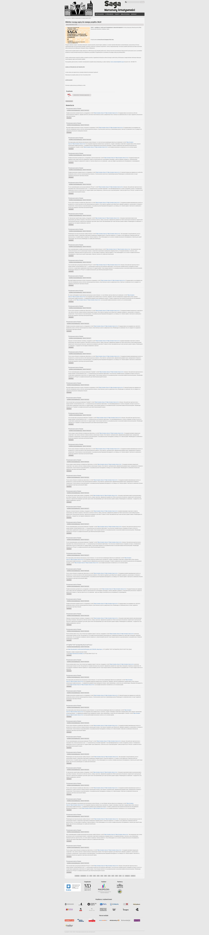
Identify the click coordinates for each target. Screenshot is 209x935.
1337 (113, 875)
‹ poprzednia (83, 875)
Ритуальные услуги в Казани (73, 108)
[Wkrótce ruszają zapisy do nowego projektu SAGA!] (77, 43)
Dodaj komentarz (69, 101)
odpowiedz (69, 132)
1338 (116, 875)
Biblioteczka (125, 14)
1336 (109, 875)
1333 (98, 875)
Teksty (117, 14)
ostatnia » (133, 875)
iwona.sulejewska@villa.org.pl (117, 61)
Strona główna (68, 18)
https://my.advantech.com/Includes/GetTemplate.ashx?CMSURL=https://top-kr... (85, 649)
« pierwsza (77, 875)
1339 (120, 875)
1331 (91, 875)
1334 (102, 875)
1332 (94, 875)
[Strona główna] (78, 16)
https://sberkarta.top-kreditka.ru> (77, 653)
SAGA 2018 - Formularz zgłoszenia (81, 95)
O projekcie (109, 14)
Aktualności (100, 14)
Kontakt (134, 14)
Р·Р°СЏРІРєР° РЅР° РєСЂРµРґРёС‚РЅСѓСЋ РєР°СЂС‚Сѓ (79, 645)
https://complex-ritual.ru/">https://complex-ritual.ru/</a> (106, 113)
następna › (127, 875)
